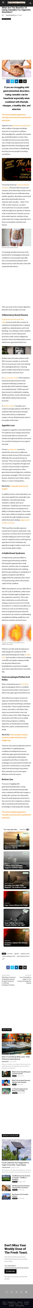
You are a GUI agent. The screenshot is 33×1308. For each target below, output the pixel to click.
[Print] (25, 81)
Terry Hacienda (10, 15)
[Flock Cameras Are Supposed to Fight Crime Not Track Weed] (16, 1149)
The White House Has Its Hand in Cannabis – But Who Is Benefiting (21, 1177)
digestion (16, 953)
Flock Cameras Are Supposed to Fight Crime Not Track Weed (15, 1164)
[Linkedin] (16, 81)
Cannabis (4, 1053)
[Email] (21, 81)
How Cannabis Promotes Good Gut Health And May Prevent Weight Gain (15, 737)
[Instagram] (11, 1292)
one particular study (11, 378)
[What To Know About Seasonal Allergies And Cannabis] (6, 1083)
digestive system (25, 953)
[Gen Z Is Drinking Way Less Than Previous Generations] (16, 1044)
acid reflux (24, 684)
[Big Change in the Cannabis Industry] (6, 1196)
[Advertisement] (16, 39)
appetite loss (12, 449)
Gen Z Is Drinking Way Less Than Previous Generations (16, 1058)
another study (9, 406)
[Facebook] (8, 81)
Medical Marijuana (6, 19)
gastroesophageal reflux (9, 956)
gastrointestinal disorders (21, 126)
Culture (14, 1076)
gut (3, 958)
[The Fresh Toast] (16, 2)
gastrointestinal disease (23, 956)
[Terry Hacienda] (3, 15)
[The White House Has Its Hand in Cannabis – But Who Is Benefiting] (6, 1178)
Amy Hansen (5, 1061)
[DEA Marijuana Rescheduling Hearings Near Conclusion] (6, 1188)
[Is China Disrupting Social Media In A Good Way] (6, 1091)
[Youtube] (26, 1292)
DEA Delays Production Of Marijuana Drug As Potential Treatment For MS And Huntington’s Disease (9, 981)
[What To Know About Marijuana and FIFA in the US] (6, 1074)
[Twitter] (12, 81)
